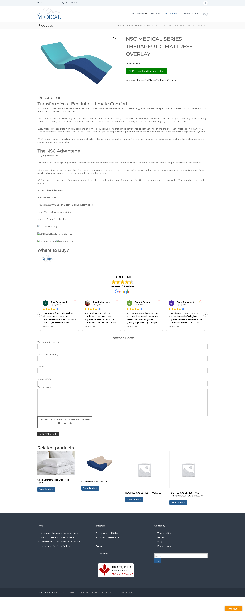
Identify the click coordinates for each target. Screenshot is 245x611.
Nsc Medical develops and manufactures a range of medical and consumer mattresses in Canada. (94, 592)
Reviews (155, 13)
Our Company (138, 13)
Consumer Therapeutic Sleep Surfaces (59, 533)
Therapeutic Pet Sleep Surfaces (55, 546)
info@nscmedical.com (49, 3)
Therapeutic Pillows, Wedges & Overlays (133, 25)
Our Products (170, 13)
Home (109, 25)
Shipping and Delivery (109, 533)
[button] (114, 37)
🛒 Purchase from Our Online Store (146, 71)
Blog (159, 542)
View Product (46, 489)
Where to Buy (191, 13)
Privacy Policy (164, 546)
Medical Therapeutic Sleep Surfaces (57, 537)
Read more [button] (48, 326)
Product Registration (109, 537)
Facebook (104, 553)
